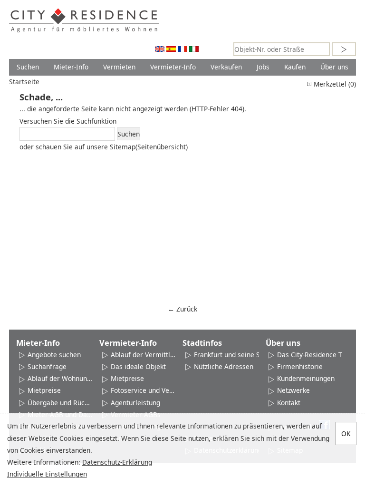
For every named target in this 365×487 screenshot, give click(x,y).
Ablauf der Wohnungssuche (60, 378)
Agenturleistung (135, 402)
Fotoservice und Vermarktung (143, 390)
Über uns (334, 66)
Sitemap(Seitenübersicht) (149, 146)
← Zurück (182, 308)
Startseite (24, 81)
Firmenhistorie (300, 366)
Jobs (263, 66)
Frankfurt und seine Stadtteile (240, 354)
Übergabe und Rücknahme (60, 402)
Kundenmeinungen (306, 378)
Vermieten (119, 66)
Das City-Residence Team (316, 354)
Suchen (28, 66)
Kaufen (295, 66)
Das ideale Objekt (138, 366)
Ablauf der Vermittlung (143, 354)
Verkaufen (226, 66)
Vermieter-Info (173, 66)
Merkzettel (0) (334, 83)
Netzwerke (293, 390)
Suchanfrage (47, 366)
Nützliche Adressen (223, 366)
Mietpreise (44, 390)
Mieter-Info (71, 66)
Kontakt (288, 402)
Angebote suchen (54, 354)
